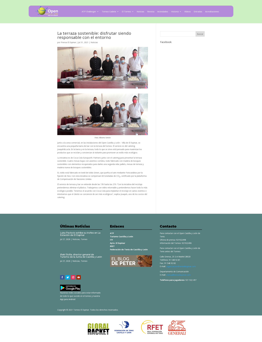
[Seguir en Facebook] (62, 277)
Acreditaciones (212, 12)
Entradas (198, 12)
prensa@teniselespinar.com (178, 274)
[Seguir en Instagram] (73, 277)
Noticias (140, 12)
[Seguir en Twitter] (68, 277)
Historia (175, 12)
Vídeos (187, 12)
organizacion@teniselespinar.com (181, 266)
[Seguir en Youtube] (78, 277)
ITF (111, 239)
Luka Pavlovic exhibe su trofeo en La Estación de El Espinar (80, 234)
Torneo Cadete (109, 12)
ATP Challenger (89, 12)
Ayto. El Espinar (117, 243)
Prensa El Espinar (68, 42)
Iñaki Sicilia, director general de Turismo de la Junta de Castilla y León (81, 255)
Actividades (162, 12)
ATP (112, 233)
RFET (112, 246)
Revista (150, 12)
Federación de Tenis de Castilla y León (129, 249)
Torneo (84, 239)
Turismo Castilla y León (121, 236)
